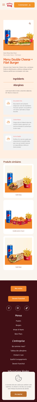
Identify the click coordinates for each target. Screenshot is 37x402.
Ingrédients (18, 79)
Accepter (18, 394)
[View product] (29, 170)
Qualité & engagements (18, 359)
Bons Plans (13, 53)
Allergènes (18, 85)
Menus (8, 53)
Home (4, 53)
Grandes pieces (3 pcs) (18, 231)
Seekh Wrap (18, 195)
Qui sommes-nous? (18, 346)
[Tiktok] (27, 308)
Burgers (18, 325)
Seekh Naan (18, 267)
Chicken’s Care (18, 355)
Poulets (18, 321)
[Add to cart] (29, 167)
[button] (30, 24)
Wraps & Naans (18, 330)
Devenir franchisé (18, 364)
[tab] (18, 79)
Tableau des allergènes (18, 351)
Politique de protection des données (20, 389)
